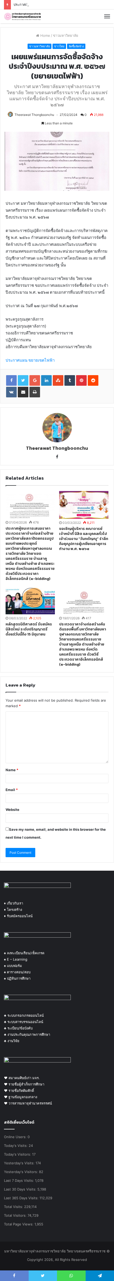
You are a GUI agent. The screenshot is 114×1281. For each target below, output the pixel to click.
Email (12, 790)
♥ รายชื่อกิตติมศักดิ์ (19, 1090)
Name (12, 770)
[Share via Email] (23, 392)
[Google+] (34, 380)
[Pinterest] (81, 380)
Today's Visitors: (18, 1154)
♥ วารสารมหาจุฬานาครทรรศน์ (28, 1103)
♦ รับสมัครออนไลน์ (18, 916)
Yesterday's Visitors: (21, 1172)
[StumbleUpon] (58, 380)
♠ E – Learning (15, 959)
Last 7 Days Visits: (19, 1180)
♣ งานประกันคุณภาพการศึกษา (27, 1034)
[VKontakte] (11, 392)
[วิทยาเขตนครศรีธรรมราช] (22, 16)
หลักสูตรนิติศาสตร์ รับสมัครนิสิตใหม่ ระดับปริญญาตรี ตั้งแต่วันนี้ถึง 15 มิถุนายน (29, 629)
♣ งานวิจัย (11, 1041)
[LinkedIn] (46, 380)
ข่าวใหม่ (59, 46)
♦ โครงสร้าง (13, 909)
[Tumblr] (69, 380)
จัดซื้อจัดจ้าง (76, 46)
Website (12, 809)
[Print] (34, 392)
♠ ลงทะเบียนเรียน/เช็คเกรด (24, 953)
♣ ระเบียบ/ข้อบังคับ (18, 1028)
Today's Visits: (16, 1145)
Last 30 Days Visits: (20, 1189)
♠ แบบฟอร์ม (13, 966)
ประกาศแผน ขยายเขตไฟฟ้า (30, 360)
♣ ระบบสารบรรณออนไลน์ (23, 1022)
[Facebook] (57, 457)
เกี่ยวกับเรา (14, 903)
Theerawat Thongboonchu (34, 115)
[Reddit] (93, 380)
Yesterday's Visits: (20, 1163)
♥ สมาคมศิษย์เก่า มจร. (22, 1078)
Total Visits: (14, 1207)
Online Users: (16, 1137)
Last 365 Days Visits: (22, 1198)
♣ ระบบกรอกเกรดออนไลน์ (24, 1015)
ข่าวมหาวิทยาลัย (65, 35)
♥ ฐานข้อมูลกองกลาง (20, 1097)
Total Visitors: (16, 1215)
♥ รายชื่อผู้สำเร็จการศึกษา (24, 1084)
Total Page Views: (19, 1224)
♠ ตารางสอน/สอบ (17, 972)
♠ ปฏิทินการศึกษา (17, 978)
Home (44, 35)
